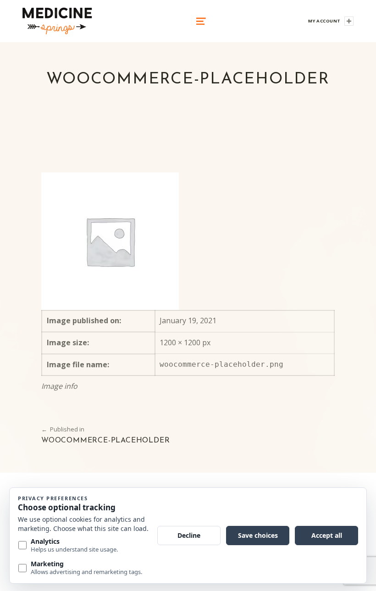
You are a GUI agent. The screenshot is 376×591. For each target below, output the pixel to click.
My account (324, 21)
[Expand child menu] (349, 21)
